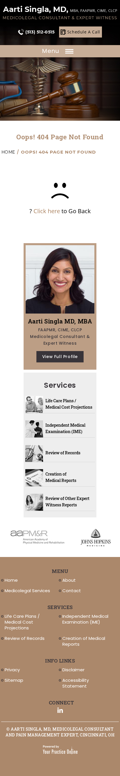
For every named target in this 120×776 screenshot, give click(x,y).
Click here (46, 211)
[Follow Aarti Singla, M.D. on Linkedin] (60, 710)
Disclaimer (73, 670)
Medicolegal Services (27, 591)
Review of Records (62, 452)
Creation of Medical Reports (60, 477)
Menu (51, 51)
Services (60, 385)
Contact (71, 591)
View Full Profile (60, 356)
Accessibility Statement (75, 683)
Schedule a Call (83, 32)
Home (8, 152)
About (69, 580)
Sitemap (14, 680)
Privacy (12, 670)
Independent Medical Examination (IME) (65, 428)
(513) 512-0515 (39, 32)
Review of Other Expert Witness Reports (67, 502)
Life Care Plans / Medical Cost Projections (68, 404)
